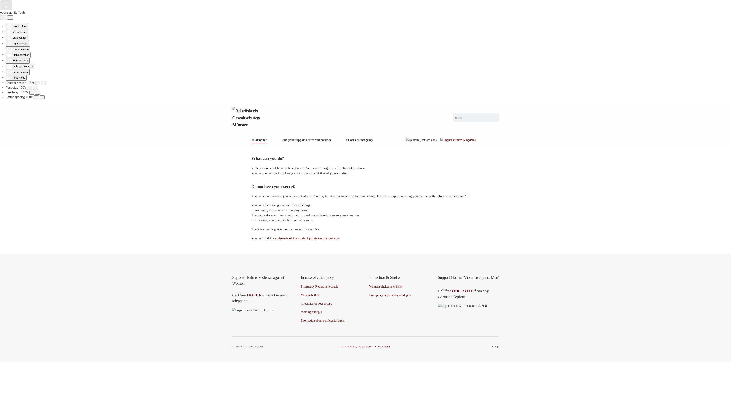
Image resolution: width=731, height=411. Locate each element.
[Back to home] (246, 117)
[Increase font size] (35, 88)
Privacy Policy (349, 346)
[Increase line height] (37, 93)
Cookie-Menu (382, 346)
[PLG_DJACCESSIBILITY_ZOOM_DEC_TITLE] (37, 83)
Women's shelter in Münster (386, 286)
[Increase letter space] (42, 97)
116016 (252, 295)
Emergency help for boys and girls (390, 295)
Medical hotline (310, 295)
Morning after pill (311, 312)
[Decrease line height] (31, 93)
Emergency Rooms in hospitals (319, 286)
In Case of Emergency (358, 140)
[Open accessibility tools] (6, 5)
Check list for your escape (316, 303)
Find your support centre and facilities (306, 140)
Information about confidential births (323, 320)
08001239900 (462, 290)
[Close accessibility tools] (10, 17)
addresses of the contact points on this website (307, 238)
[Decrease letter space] (36, 97)
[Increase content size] (43, 83)
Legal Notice (366, 346)
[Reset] (3, 17)
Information (259, 140)
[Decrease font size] (29, 88)
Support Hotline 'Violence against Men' (468, 277)
